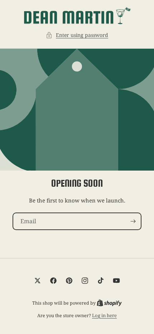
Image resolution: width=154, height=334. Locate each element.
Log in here (104, 315)
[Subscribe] (133, 221)
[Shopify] (109, 303)
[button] (77, 34)
